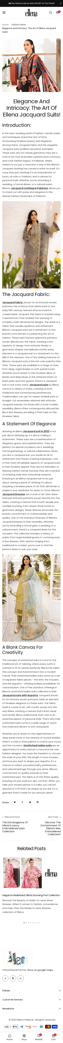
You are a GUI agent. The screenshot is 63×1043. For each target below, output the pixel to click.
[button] (39, 922)
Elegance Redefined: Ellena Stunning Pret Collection (31, 895)
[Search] (50, 12)
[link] (15, 802)
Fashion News (19, 24)
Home (5, 24)
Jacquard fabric (12, 302)
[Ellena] (31, 13)
